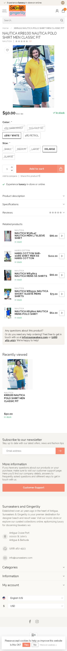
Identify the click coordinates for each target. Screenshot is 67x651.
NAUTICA (7, 41)
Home (5, 28)
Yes (26, 645)
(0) (30, 41)
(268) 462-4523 (17, 548)
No (35, 645)
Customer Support (33, 487)
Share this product (29, 176)
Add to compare (9, 176)
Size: (6, 143)
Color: (7, 122)
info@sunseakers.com (35, 337)
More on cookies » (48, 645)
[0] (63, 10)
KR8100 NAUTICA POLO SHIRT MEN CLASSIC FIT (39, 28)
